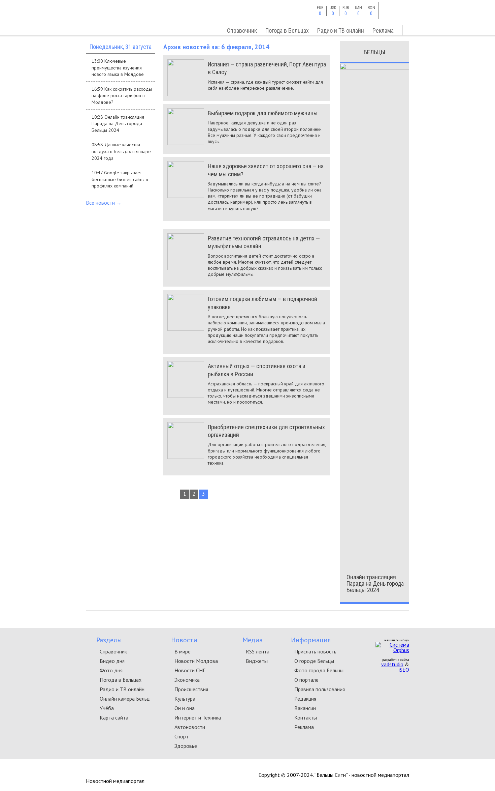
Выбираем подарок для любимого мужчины (263, 113)
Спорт (181, 736)
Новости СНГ (189, 670)
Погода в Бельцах (287, 30)
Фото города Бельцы (318, 670)
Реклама (383, 30)
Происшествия (191, 689)
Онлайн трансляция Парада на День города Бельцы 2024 (375, 583)
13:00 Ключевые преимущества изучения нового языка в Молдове (118, 67)
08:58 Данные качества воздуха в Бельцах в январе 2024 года (121, 151)
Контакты (305, 717)
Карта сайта (114, 717)
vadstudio (392, 664)
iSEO (404, 669)
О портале (306, 679)
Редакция (305, 698)
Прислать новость (315, 651)
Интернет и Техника (197, 717)
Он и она (184, 708)
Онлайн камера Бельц (125, 698)
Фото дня (111, 670)
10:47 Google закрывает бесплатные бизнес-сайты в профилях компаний (120, 179)
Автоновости (189, 727)
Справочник (242, 30)
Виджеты (257, 660)
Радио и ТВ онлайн (340, 30)
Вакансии (305, 708)
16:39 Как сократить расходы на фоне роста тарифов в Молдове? (122, 95)
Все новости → (104, 202)
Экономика (187, 679)
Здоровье (185, 745)
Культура (184, 698)
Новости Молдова (196, 660)
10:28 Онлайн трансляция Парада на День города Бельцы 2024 (118, 123)
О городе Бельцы (314, 660)
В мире (182, 651)
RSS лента (257, 651)
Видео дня (112, 660)
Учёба (107, 708)
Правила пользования (319, 689)
